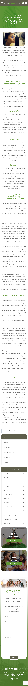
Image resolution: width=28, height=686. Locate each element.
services (6, 490)
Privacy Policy (11, 675)
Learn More (14, 540)
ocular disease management (11, 519)
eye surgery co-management (11, 515)
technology (7, 523)
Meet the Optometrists (9, 452)
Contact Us (6, 462)
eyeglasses (6, 498)
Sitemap (18, 675)
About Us (6, 442)
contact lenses (8, 494)
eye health (6, 502)
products (6, 511)
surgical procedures (9, 506)
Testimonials (7, 457)
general (6, 474)
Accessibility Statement (17, 674)
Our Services (7, 447)
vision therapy (7, 478)
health (5, 482)
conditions (6, 486)
